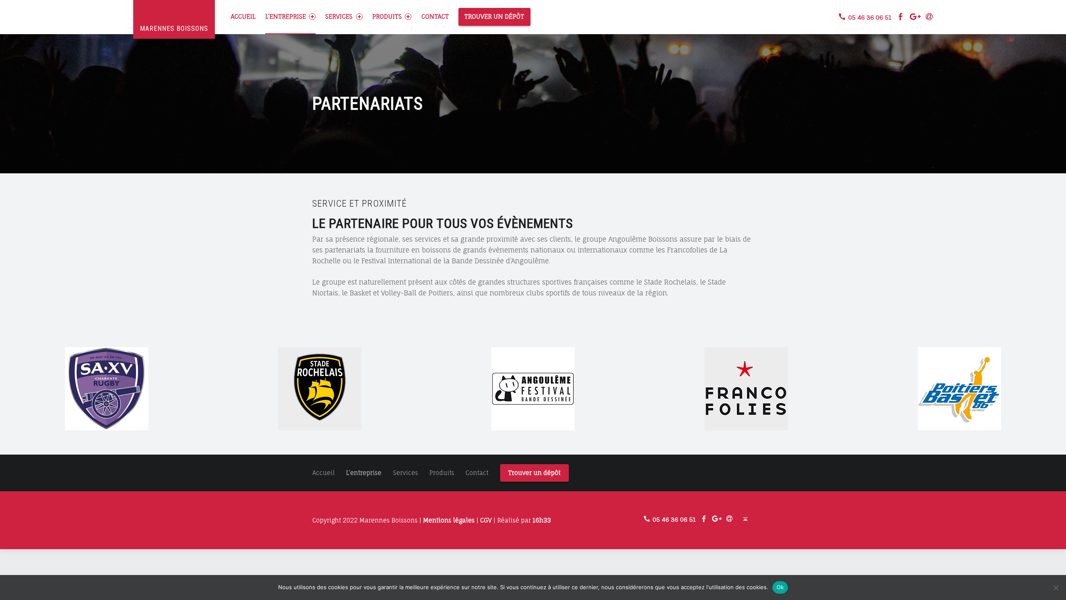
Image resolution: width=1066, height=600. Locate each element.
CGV (486, 520)
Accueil (243, 16)
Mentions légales (449, 520)
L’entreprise (285, 16)
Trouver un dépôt (494, 16)
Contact (435, 16)
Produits (387, 16)
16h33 (542, 520)
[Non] (1055, 587)
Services (339, 16)
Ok (780, 587)
